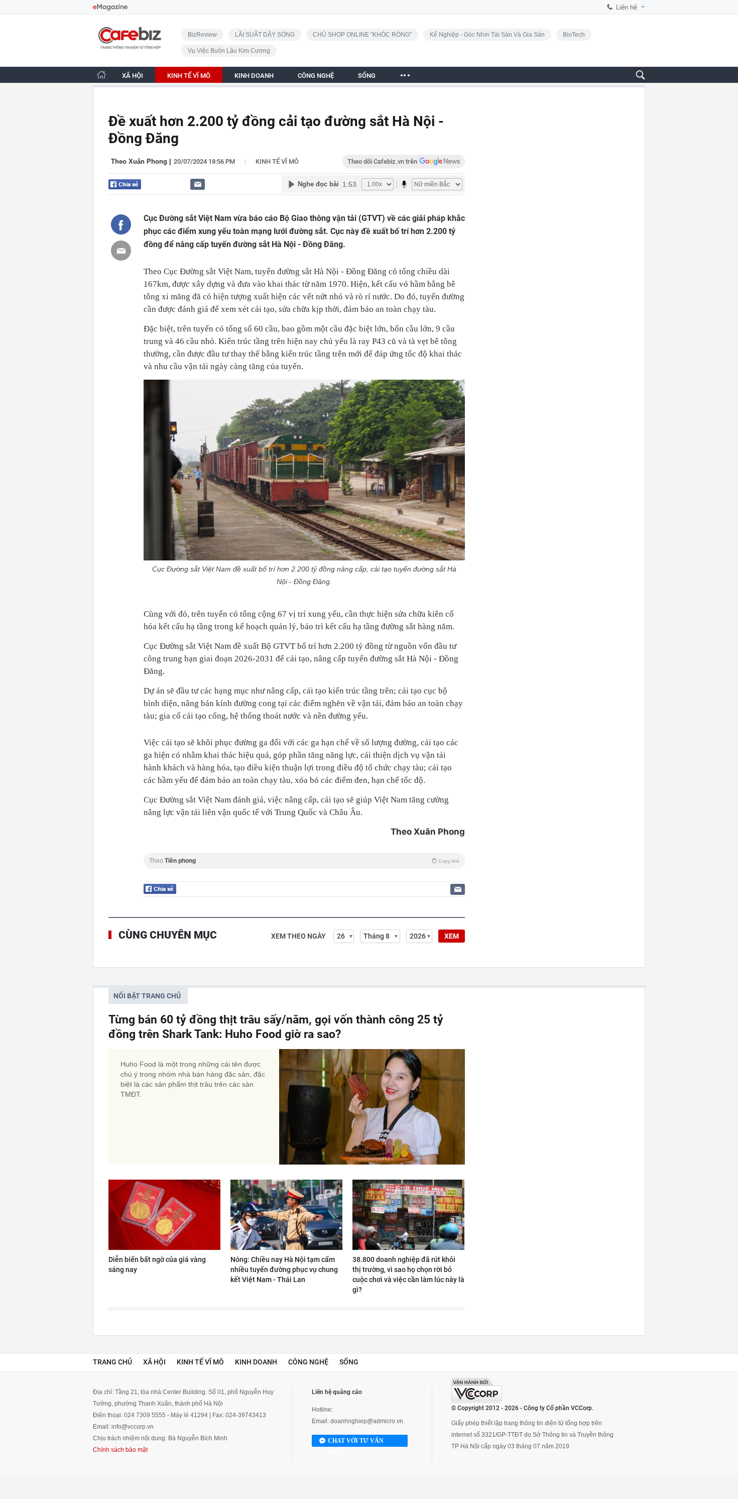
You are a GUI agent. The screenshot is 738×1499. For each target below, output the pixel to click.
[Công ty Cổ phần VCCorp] (476, 1390)
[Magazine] (110, 7)
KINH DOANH (254, 75)
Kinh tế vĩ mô (277, 161)
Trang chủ (112, 1362)
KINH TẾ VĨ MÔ (188, 75)
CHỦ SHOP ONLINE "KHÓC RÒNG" (362, 34)
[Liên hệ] (197, 184)
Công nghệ (308, 1362)
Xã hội (154, 1362)
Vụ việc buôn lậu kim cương (229, 50)
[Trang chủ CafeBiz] (101, 74)
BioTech (574, 34)
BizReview (202, 34)
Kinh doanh (256, 1362)
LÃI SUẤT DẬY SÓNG (265, 34)
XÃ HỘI (132, 75)
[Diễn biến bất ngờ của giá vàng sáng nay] (164, 1215)
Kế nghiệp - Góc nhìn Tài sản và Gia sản (487, 34)
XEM (451, 936)
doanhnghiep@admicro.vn (366, 1421)
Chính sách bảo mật (120, 1449)
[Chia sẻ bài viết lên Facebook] (121, 224)
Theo (304, 860)
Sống (348, 1362)
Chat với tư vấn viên (356, 1442)
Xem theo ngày (298, 936)
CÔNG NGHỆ (316, 75)
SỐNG (367, 75)
